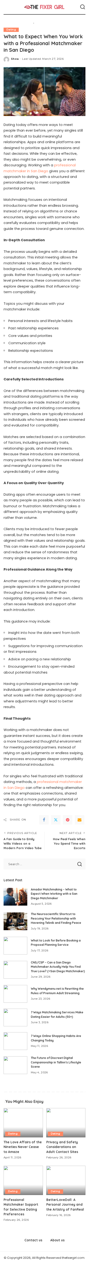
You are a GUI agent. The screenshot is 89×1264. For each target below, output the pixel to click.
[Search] (82, 7)
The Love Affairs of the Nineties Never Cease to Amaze (23, 1147)
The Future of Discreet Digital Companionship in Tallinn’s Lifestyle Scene (56, 1062)
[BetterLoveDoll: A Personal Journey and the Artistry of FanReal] (66, 1180)
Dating (11, 29)
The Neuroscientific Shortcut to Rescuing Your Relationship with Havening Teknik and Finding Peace (56, 918)
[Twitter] (56, 820)
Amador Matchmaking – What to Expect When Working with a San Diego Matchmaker (54, 894)
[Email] (79, 820)
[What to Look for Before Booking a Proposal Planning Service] (15, 945)
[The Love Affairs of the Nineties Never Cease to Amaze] (23, 1122)
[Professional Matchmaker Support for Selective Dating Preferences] (23, 1180)
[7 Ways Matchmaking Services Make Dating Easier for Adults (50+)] (15, 1017)
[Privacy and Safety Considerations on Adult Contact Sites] (66, 1122)
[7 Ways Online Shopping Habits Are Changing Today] (15, 1041)
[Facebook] (44, 820)
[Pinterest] (67, 820)
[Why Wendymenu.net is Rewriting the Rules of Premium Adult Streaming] (15, 994)
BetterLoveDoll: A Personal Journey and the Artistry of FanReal (65, 1204)
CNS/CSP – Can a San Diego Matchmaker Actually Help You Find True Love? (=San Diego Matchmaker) (58, 967)
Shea (15, 58)
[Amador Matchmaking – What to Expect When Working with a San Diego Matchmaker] (15, 897)
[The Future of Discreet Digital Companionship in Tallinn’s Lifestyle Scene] (15, 1065)
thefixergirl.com (73, 1258)
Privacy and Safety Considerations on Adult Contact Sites (62, 1147)
